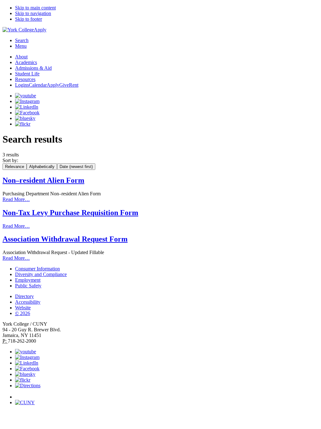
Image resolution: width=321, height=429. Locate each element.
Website (23, 307)
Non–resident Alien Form (43, 180)
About (21, 56)
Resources (25, 79)
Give (64, 85)
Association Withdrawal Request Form (65, 239)
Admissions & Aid (33, 68)
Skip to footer (28, 19)
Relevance (14, 166)
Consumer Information (37, 268)
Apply (40, 29)
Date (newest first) (76, 166)
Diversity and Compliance (41, 274)
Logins (22, 85)
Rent (73, 85)
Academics (26, 62)
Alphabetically (42, 166)
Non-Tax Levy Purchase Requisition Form (70, 213)
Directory (24, 296)
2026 (22, 313)
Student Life (27, 73)
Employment (27, 280)
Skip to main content (35, 7)
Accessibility (27, 302)
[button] (166, 394)
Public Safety (28, 285)
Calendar (38, 85)
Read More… (16, 199)
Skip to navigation (33, 13)
